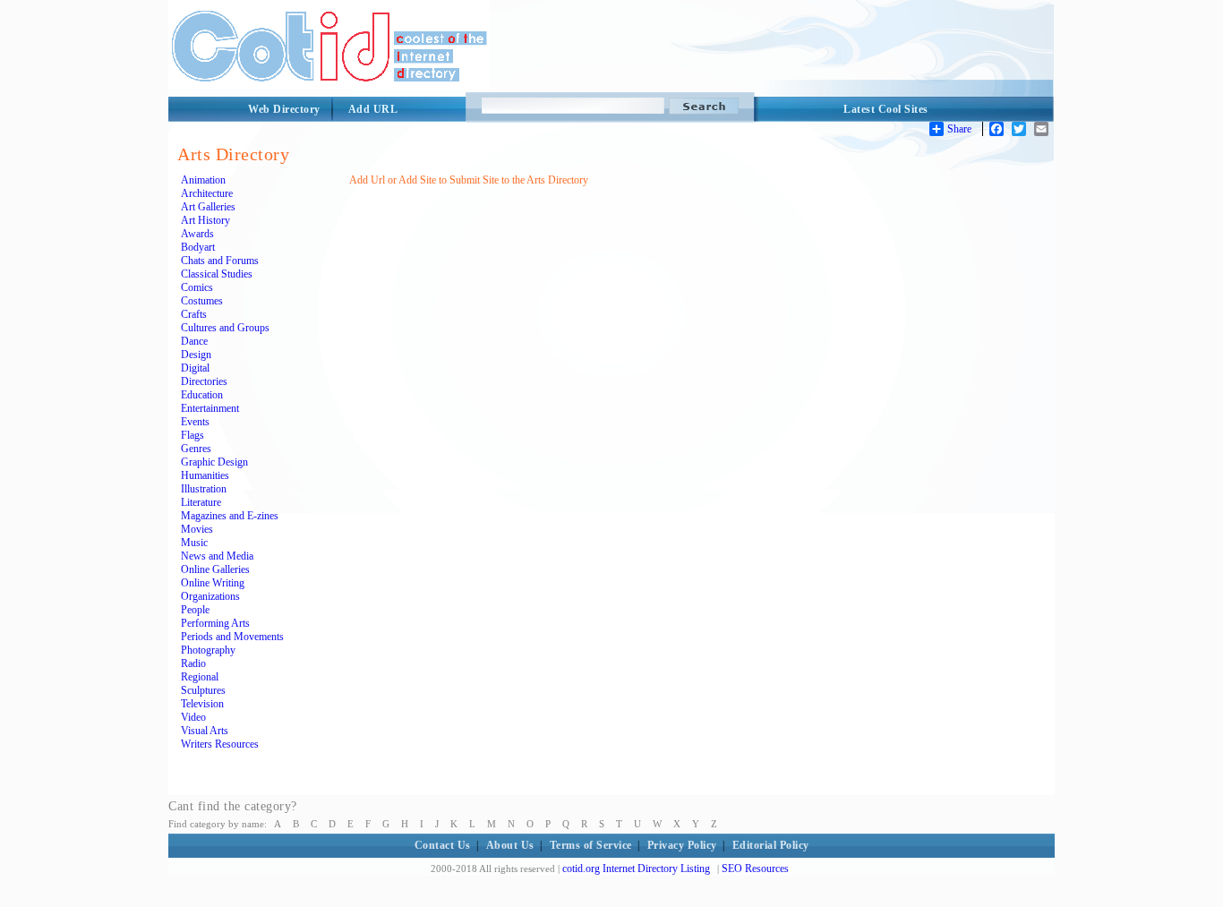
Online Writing (212, 583)
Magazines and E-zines (229, 515)
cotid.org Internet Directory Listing (636, 868)
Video (193, 717)
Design (196, 354)
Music (194, 542)
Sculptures (203, 690)
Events (195, 421)
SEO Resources (755, 868)
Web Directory (284, 109)
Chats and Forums (220, 260)
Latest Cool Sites (885, 109)
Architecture (207, 193)
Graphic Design (214, 462)
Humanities (205, 475)
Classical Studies (216, 274)
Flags (192, 435)
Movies (197, 529)
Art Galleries (208, 207)
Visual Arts (204, 730)
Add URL (373, 109)
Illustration (204, 489)
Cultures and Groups (225, 327)
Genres (196, 448)
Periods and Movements (232, 636)
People (195, 609)
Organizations (210, 596)
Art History (205, 220)
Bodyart (198, 247)
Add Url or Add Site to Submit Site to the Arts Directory (468, 180)
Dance (194, 341)
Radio (193, 663)
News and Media (217, 556)
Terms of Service (591, 845)
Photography (208, 650)
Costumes (202, 301)
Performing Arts (215, 623)
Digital (195, 368)
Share (959, 129)
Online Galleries (215, 569)
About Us (510, 845)
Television (202, 703)
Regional (199, 677)
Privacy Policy (682, 845)
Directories (204, 381)
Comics (197, 287)
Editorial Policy (770, 845)
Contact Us (443, 845)
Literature (201, 502)
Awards (197, 233)
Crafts (194, 314)
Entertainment (210, 408)
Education (202, 395)
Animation (203, 180)
